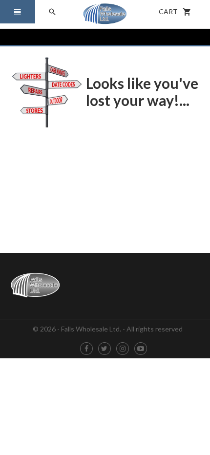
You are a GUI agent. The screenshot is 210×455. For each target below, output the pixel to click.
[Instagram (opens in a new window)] (123, 349)
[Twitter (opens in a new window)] (104, 349)
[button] (17, 11)
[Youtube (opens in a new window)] (140, 349)
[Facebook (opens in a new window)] (86, 349)
